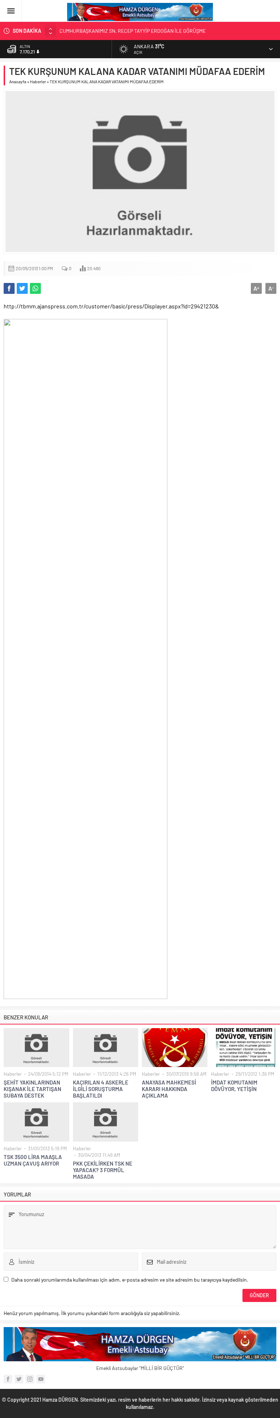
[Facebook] (8, 1379)
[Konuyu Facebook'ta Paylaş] (9, 288)
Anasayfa (17, 81)
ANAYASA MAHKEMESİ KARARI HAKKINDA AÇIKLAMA (169, 1089)
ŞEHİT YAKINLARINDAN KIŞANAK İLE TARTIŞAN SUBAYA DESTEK (32, 1089)
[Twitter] (19, 1379)
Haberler (38, 81)
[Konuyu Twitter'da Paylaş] (22, 288)
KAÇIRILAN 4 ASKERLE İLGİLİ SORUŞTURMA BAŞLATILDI (100, 1089)
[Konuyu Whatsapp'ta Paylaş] (35, 288)
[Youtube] (40, 1379)
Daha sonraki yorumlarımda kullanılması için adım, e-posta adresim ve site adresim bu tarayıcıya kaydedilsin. (129, 1280)
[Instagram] (30, 1379)
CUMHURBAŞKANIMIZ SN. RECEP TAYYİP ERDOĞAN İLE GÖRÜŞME (132, 31)
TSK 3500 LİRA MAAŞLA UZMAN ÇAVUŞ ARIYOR (33, 1160)
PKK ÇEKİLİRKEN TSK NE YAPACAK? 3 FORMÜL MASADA (102, 1170)
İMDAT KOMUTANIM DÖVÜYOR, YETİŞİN (234, 1085)
